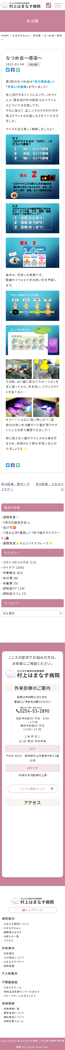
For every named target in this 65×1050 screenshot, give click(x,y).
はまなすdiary (12, 928)
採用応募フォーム (14, 1021)
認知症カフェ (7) (15, 593)
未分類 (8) (10, 578)
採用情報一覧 (12, 1008)
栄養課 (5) (10, 583)
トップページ (34, 910)
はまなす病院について (16, 924)
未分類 (34, 64)
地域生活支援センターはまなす (22, 991)
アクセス (8, 940)
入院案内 (11, 973)
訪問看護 (9, 966)
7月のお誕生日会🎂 (17, 522)
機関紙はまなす (13, 932)
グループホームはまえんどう (20, 995)
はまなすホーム (12, 987)
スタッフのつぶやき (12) (19, 562)
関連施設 (11, 982)
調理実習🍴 (11, 517)
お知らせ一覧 (11, 936)
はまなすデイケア (14, 961)
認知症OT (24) (14, 588)
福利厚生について (14, 1017)
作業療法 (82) (13, 572)
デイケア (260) (13, 567)
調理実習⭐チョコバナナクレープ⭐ (28, 543)
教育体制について (14, 1012)
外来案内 (9, 953)
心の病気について (14, 957)
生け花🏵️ (9, 527)
